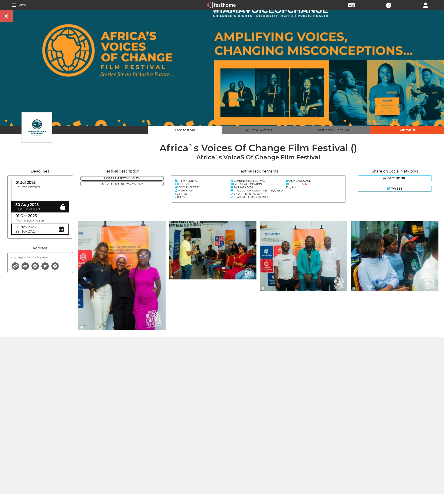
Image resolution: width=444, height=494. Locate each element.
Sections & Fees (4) (333, 130)
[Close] (6, 16)
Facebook (396, 178)
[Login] (425, 4)
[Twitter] (45, 265)
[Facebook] (35, 265)
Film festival (185, 130)
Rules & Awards (259, 130)
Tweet (396, 188)
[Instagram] (55, 265)
